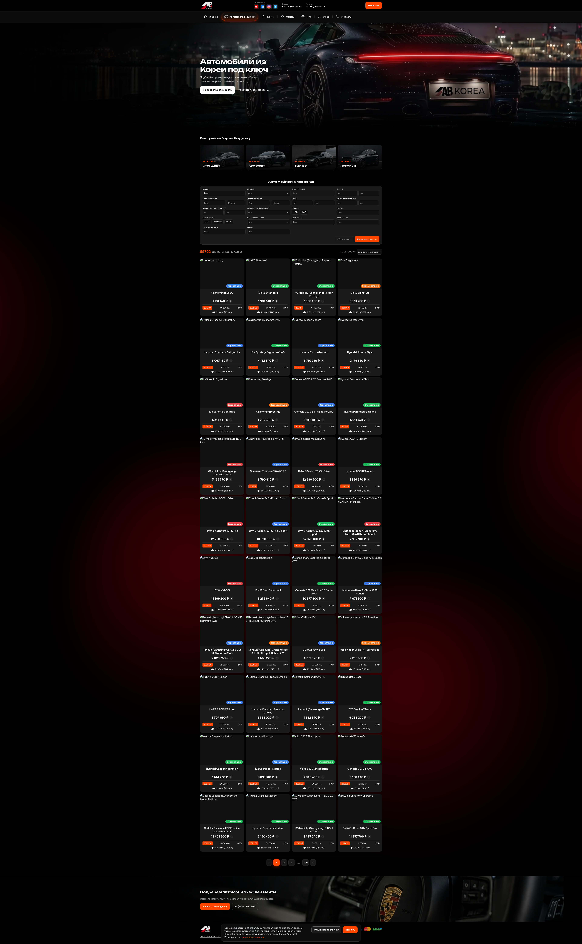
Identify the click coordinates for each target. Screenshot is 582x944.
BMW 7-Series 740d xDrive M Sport (314, 532)
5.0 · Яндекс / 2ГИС (291, 6)
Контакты (346, 16)
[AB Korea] (206, 5)
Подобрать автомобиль (217, 89)
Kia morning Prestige (268, 411)
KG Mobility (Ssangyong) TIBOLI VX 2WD (314, 829)
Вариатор (218, 221)
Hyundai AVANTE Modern (360, 471)
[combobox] (268, 193)
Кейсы (270, 16)
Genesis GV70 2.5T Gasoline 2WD (314, 411)
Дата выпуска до (254, 199)
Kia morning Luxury (222, 292)
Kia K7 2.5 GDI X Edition (222, 709)
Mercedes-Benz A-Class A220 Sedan (360, 592)
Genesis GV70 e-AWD (359, 768)
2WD (296, 212)
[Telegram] (275, 6)
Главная (213, 16)
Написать (373, 5)
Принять (350, 929)
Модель (250, 189)
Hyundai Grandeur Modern (268, 828)
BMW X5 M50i (222, 590)
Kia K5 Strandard (268, 292)
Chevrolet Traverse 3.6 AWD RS (268, 471)
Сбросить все (344, 239)
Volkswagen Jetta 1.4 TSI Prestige (359, 649)
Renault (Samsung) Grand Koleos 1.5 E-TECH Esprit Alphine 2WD (268, 651)
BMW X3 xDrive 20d (314, 649)
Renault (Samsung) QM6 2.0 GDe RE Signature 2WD (222, 651)
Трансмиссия (208, 218)
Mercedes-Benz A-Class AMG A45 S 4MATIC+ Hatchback (360, 532)
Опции (250, 227)
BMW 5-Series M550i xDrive (314, 471)
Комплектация (298, 189)
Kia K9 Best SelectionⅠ (268, 590)
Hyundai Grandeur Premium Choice (268, 711)
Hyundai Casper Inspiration (222, 768)
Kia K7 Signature (360, 292)
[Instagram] (269, 6)
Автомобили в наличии (242, 16)
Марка (205, 189)
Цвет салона (342, 218)
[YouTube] (256, 6)
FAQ (309, 16)
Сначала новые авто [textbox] (368, 252)
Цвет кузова (297, 218)
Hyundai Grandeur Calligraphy (222, 352)
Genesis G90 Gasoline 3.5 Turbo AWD (314, 592)
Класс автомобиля (255, 218)
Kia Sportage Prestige (268, 768)
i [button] (230, 301)
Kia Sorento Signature (222, 411)
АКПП (206, 221)
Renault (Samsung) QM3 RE (314, 709)
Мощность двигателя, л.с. (214, 208)
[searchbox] (313, 193)
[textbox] (267, 193)
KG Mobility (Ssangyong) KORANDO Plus (222, 473)
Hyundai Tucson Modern (314, 352)
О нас (326, 16)
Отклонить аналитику (326, 929)
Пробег (295, 199)
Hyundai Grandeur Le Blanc (360, 411)
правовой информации (252, 937)
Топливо (340, 208)
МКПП (229, 221)
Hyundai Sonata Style (360, 352)
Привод (295, 208)
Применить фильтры (367, 239)
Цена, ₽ (340, 189)
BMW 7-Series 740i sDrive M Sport (268, 530)
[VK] (262, 6)
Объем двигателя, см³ (346, 199)
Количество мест (210, 227)
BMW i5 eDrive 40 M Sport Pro (360, 828)
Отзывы (290, 16)
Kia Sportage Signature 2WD (268, 352)
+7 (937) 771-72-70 (315, 6)
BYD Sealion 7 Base (360, 709)
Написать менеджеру (215, 906)
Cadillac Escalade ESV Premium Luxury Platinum (222, 829)
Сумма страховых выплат (258, 208)
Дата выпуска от (210, 199)
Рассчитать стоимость (253, 90)
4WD (304, 212)
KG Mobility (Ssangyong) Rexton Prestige (314, 294)
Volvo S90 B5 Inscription (314, 768)
